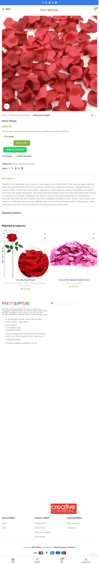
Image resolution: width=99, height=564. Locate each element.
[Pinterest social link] (49, 2)
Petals (15, 164)
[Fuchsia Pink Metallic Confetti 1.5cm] (73, 253)
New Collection (73, 523)
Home (4, 115)
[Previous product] (89, 115)
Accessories (18, 283)
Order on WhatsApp (15, 150)
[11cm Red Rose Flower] (25, 253)
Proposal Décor (25, 285)
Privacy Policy (40, 523)
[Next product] (95, 115)
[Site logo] (49, 9)
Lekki (4, 528)
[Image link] (16, 303)
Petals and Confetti (41, 115)
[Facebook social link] (42, 2)
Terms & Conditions (43, 532)
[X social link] (46, 2)
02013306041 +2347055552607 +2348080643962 (13, 327)
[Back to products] (92, 115)
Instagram (71, 528)
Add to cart (21, 143)
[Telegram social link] (56, 2)
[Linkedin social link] (52, 2)
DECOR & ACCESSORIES (20, 115)
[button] (45, 238)
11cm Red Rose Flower (25, 280)
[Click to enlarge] (7, 106)
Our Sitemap (40, 537)
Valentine (8, 283)
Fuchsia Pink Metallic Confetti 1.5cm (73, 280)
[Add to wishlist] (45, 234)
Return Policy (40, 528)
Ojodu (4, 523)
